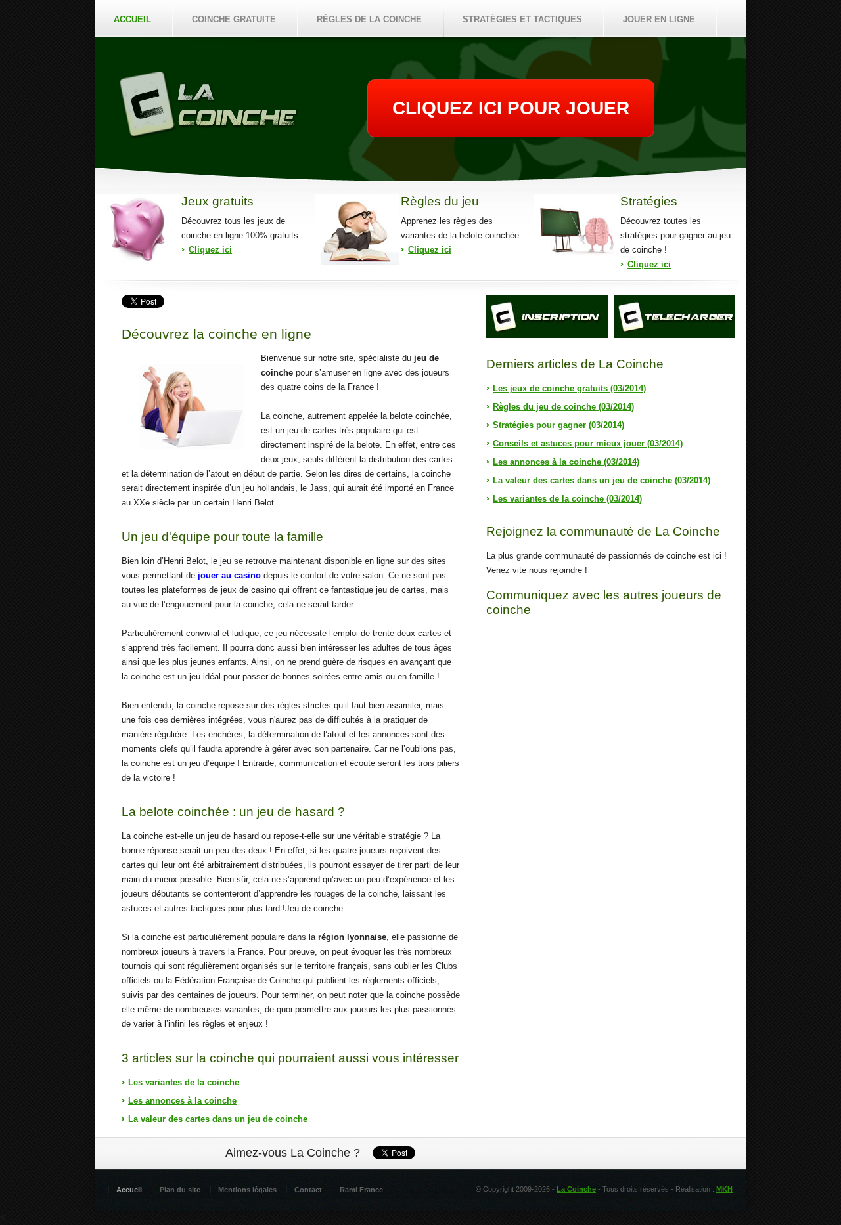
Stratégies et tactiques (522, 19)
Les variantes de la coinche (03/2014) (567, 499)
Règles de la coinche (369, 19)
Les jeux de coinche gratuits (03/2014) (569, 388)
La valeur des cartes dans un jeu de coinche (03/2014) (601, 480)
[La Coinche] (208, 136)
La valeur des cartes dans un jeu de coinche (217, 1119)
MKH (724, 1189)
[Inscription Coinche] (547, 316)
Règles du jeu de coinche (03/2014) (563, 407)
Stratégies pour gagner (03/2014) (558, 425)
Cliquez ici (210, 250)
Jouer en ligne (659, 19)
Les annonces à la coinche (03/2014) (566, 462)
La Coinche (576, 1189)
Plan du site (180, 1189)
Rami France (361, 1189)
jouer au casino (229, 575)
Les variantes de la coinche (183, 1082)
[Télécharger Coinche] (674, 316)
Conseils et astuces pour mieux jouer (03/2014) (588, 443)
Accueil (132, 19)
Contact (308, 1189)
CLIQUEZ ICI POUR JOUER (510, 108)
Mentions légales (247, 1189)
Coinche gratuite (234, 19)
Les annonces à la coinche (182, 1101)
